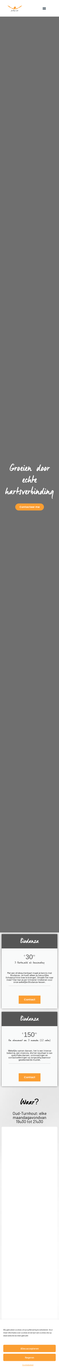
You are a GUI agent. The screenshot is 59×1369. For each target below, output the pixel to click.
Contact (29, 999)
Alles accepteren (29, 1348)
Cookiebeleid (27, 1365)
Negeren (29, 1357)
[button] (44, 8)
